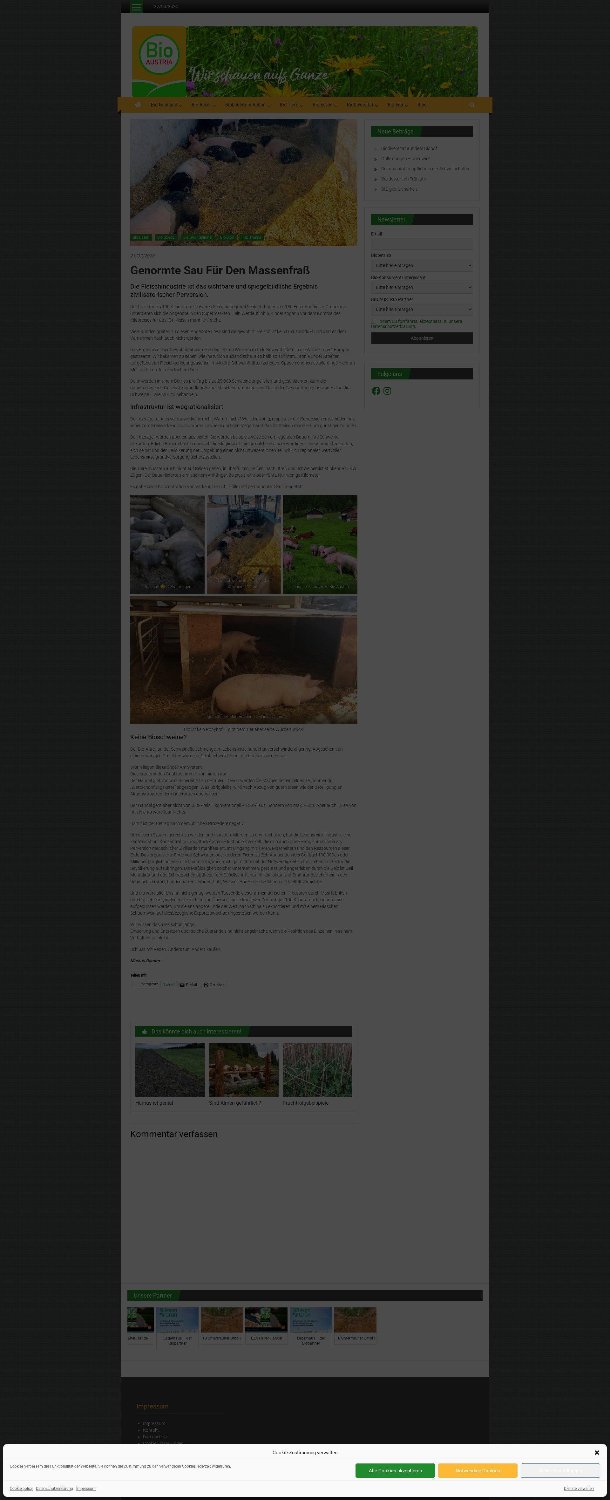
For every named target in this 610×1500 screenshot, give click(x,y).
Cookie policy (21, 1488)
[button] (597, 1452)
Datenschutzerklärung (54, 1488)
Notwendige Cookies (478, 1471)
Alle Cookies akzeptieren (395, 1471)
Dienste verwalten (579, 1488)
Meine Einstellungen (560, 1471)
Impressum (86, 1488)
